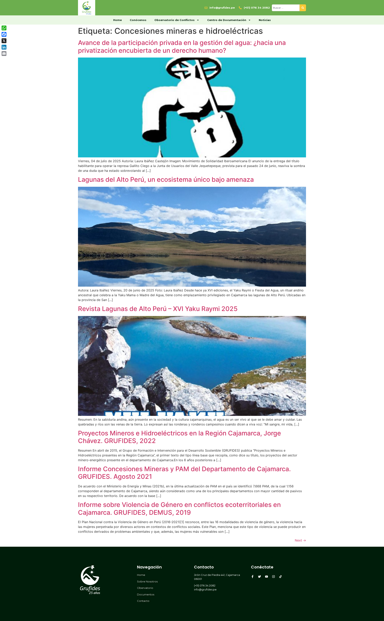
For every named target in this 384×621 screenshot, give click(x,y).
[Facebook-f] (252, 576)
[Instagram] (273, 576)
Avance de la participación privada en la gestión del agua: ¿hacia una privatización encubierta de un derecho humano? (182, 46)
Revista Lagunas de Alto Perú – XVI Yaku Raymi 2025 (158, 309)
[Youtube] (266, 576)
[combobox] (286, 7)
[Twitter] (259, 576)
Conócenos (138, 20)
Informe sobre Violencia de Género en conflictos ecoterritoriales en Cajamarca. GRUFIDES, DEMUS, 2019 (179, 508)
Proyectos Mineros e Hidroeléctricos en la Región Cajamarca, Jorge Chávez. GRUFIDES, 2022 (179, 437)
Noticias (265, 20)
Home (117, 20)
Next (300, 540)
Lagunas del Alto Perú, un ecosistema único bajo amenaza (166, 179)
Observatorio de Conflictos (174, 20)
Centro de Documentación (226, 20)
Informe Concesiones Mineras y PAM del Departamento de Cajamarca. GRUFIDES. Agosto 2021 (184, 472)
